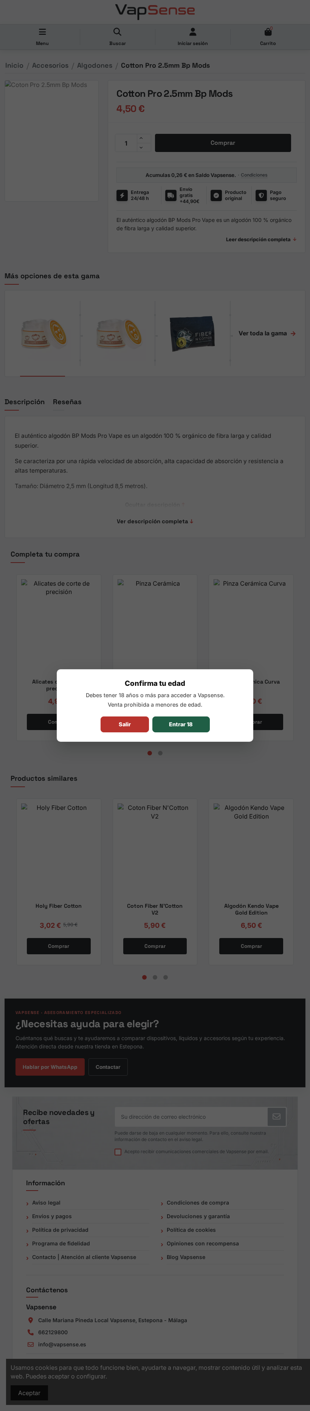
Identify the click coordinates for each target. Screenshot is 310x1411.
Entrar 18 (181, 724)
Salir (125, 724)
